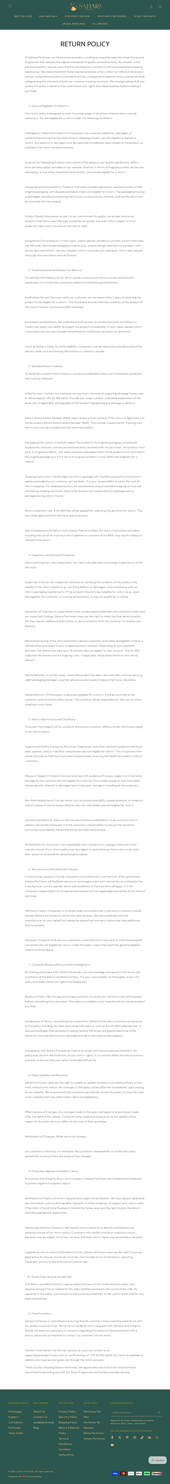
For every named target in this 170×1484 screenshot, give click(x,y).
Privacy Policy (67, 1411)
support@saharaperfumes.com (124, 393)
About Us (39, 1411)
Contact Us (40, 1416)
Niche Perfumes (94, 1433)
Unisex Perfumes (94, 1438)
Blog (36, 1427)
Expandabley (35, 1476)
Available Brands (43, 1422)
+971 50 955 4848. (57, 398)
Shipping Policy (68, 1422)
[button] (10, 6)
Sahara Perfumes (25, 1471)
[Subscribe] (160, 1412)
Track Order (16, 1433)
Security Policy (68, 1416)
